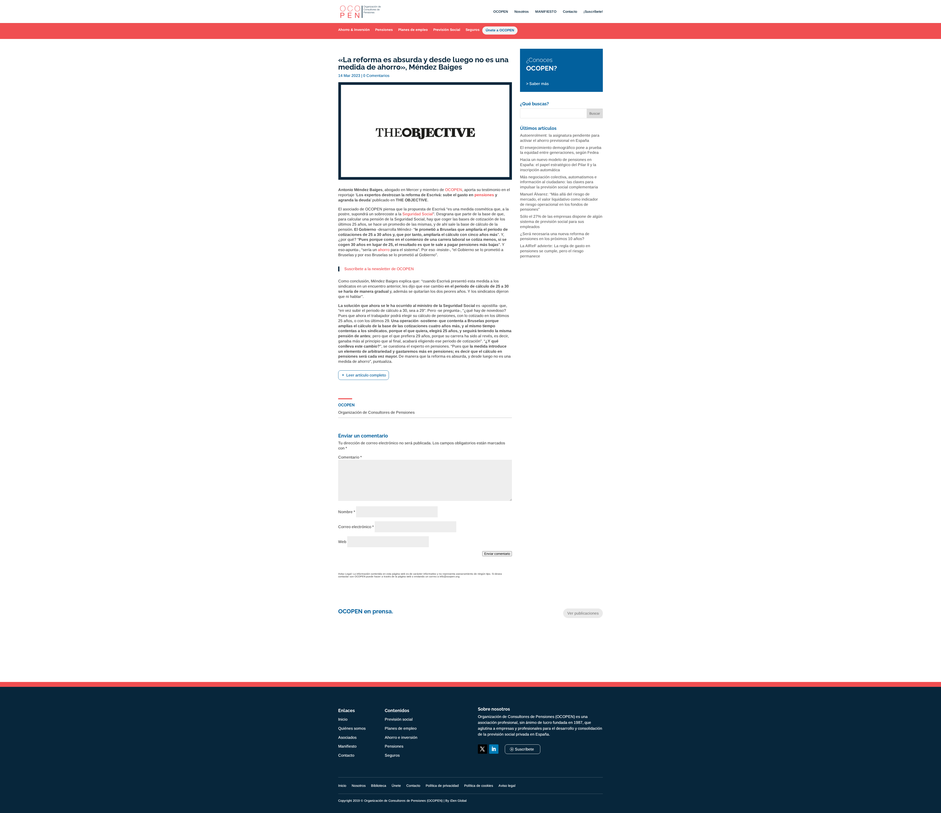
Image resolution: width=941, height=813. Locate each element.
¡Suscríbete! (593, 11)
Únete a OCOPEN (500, 31)
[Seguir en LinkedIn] (493, 749)
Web (342, 542)
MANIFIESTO (546, 11)
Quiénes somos (352, 728)
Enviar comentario (497, 554)
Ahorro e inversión (401, 737)
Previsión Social (446, 30)
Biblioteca (378, 786)
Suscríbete (524, 749)
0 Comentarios (376, 75)
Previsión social (399, 719)
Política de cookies (478, 786)
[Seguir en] (482, 760)
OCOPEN (500, 11)
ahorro (384, 250)
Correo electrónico (356, 527)
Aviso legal (506, 786)
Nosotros (521, 11)
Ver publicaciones (583, 613)
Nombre (346, 512)
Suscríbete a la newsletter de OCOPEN (379, 269)
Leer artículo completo (366, 375)
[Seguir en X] (482, 749)
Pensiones (384, 30)
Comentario (350, 457)
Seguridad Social (417, 214)
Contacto (570, 11)
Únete (396, 786)
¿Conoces (539, 59)
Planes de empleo (413, 30)
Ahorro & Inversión (354, 30)
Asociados (347, 737)
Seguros (473, 30)
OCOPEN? (541, 68)
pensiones (484, 195)
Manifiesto (347, 746)
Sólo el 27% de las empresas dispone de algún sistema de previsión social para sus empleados (561, 221)
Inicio (342, 719)
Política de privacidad (442, 786)
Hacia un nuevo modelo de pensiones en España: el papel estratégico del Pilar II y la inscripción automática (558, 165)
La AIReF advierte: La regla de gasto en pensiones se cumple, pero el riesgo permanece (555, 251)
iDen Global (458, 800)
